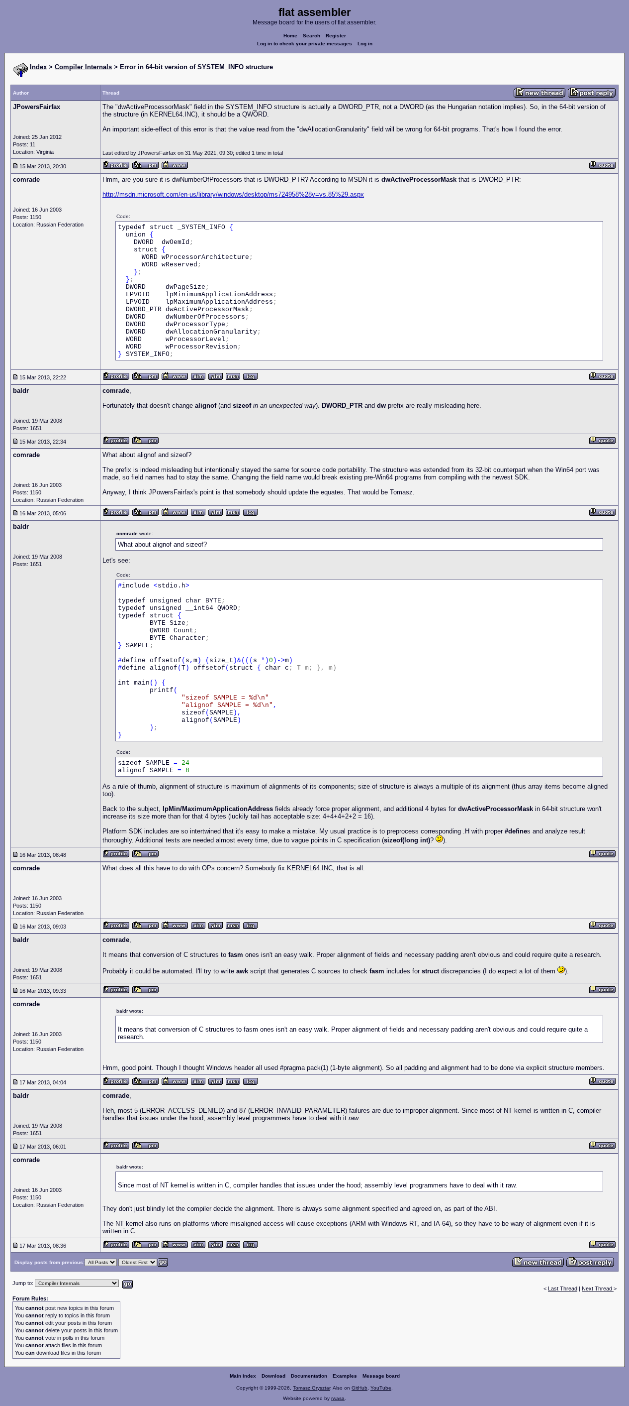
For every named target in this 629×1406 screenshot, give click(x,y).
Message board (381, 1376)
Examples (345, 1376)
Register (336, 35)
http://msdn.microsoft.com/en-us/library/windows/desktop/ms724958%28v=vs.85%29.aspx (233, 194)
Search (311, 35)
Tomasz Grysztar (311, 1388)
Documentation (309, 1376)
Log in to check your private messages (304, 43)
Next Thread (598, 1288)
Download (273, 1376)
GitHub (359, 1388)
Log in (365, 43)
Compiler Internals (83, 67)
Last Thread (562, 1288)
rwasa (338, 1398)
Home (290, 35)
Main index (243, 1376)
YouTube (380, 1388)
